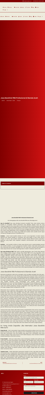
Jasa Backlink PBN (23, 220)
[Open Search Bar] (42, 10)
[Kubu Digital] (4, 13)
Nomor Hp (36, 380)
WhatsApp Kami (33, 220)
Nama (25, 375)
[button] (10, 7)
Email (25, 380)
